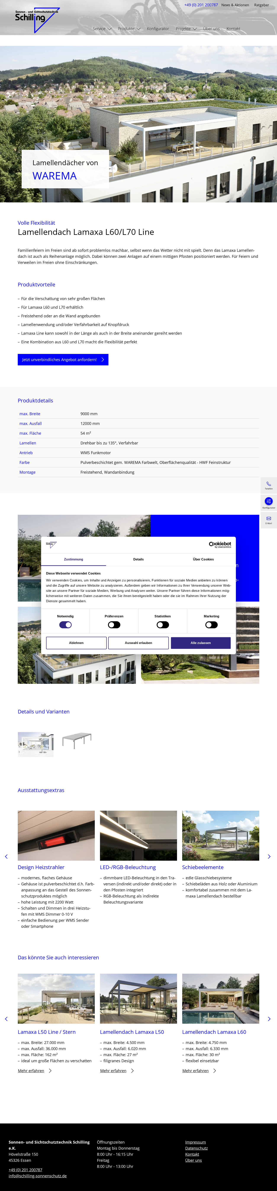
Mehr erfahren (31, 1070)
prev (7, 858)
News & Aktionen (235, 5)
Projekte (183, 28)
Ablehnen (76, 643)
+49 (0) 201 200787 (201, 4)
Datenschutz (196, 1148)
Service (99, 28)
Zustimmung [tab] (73, 559)
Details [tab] (138, 559)
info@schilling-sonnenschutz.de (38, 1175)
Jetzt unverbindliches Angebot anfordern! (59, 359)
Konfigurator (158, 28)
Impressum (195, 1142)
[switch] (114, 624)
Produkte (126, 28)
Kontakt (233, 28)
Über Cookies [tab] (203, 559)
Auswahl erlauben (138, 643)
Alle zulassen (201, 643)
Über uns (211, 28)
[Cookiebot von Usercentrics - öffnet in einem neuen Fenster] (212, 545)
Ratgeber (261, 5)
